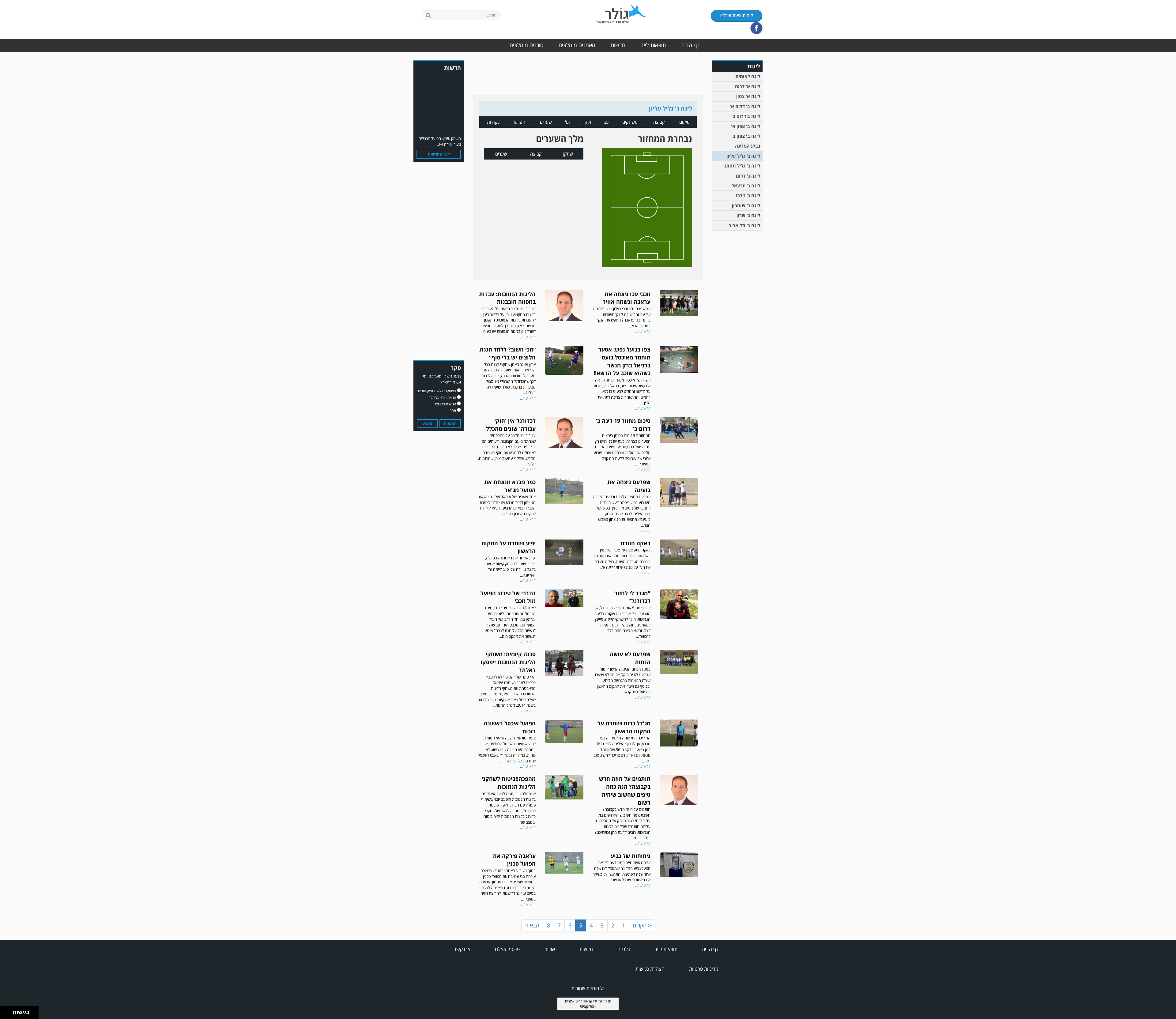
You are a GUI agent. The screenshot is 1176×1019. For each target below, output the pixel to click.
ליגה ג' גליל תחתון (741, 166)
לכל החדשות (439, 154)
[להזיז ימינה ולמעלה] (8, 1011)
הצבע (427, 423)
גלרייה (623, 949)
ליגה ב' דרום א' (745, 106)
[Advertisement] (738, 328)
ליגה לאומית (747, 76)
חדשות (618, 45)
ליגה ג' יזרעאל (746, 185)
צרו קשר (462, 949)
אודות (549, 949)
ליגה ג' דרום (748, 176)
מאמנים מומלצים (577, 45)
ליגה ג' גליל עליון (743, 156)
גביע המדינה (747, 146)
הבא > (532, 925)
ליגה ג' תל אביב (744, 225)
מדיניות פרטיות (703, 968)
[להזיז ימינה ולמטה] (8, 1014)
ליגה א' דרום (747, 86)
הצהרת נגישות (650, 968)
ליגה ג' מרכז (748, 195)
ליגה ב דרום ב (746, 116)
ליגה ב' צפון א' (745, 126)
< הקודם (642, 925)
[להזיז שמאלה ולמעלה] (4, 1011)
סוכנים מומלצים (526, 45)
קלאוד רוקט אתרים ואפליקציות (581, 1003)
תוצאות (450, 423)
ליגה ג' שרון (748, 215)
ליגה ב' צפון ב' (745, 136)
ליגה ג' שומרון (746, 205)
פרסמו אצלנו (507, 949)
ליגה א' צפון (748, 96)
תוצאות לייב (653, 45)
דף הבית (690, 45)
